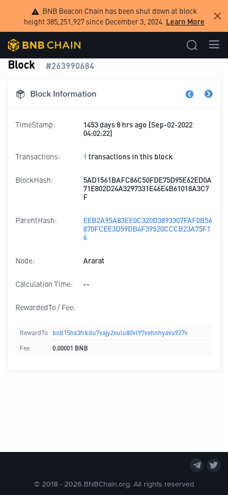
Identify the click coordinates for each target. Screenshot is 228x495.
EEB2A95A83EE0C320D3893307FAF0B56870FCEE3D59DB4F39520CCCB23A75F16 (147, 228)
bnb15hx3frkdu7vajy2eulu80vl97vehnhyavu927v (120, 332)
